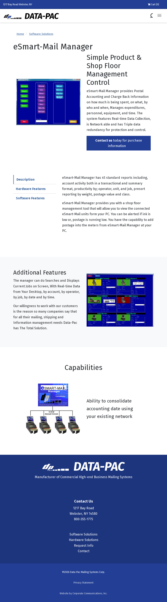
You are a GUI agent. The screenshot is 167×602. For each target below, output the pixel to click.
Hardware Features (31, 189)
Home (20, 34)
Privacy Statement (83, 582)
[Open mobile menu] (159, 16)
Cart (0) (154, 4)
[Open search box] (150, 16)
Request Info (83, 545)
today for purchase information (118, 143)
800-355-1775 (83, 519)
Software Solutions (41, 34)
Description (25, 179)
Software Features (30, 198)
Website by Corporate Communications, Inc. (83, 593)
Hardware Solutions (83, 540)
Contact (83, 551)
